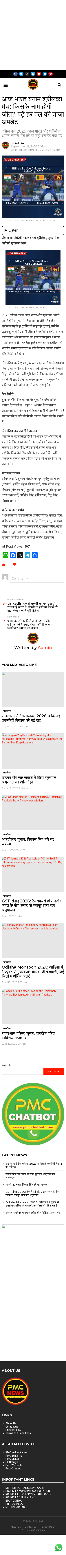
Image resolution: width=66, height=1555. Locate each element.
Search (6, 1065)
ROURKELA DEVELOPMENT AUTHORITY (29, 1494)
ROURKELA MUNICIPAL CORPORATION (28, 1490)
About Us (11, 1423)
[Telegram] (33, 74)
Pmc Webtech (14, 1465)
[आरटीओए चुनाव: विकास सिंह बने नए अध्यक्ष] (33, 812)
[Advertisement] (33, 35)
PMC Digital (12, 1458)
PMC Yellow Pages (16, 1452)
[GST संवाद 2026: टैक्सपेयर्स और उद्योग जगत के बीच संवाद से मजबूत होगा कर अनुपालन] (33, 874)
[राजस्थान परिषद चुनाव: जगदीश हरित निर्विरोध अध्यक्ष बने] (33, 1006)
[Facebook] (15, 74)
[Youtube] (39, 74)
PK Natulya (12, 1462)
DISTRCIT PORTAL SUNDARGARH (25, 1487)
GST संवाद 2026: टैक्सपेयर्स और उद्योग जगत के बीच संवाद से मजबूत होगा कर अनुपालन (32, 906)
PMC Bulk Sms (14, 1455)
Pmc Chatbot (13, 1468)
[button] (5, 85)
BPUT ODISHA (14, 1500)
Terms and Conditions (18, 1433)
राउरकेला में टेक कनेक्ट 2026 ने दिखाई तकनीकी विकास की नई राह (31, 718)
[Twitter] (21, 74)
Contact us (12, 1426)
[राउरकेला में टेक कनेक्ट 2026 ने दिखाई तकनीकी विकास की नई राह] (33, 689)
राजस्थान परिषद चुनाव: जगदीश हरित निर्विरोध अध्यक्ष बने (28, 1035)
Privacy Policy (13, 1429)
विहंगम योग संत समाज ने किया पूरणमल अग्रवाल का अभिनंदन (29, 780)
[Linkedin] (45, 74)
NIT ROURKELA (14, 1503)
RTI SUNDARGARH (16, 1507)
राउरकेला (7, 710)
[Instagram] (27, 74)
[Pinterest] (50, 74)
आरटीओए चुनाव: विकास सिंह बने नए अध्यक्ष (28, 841)
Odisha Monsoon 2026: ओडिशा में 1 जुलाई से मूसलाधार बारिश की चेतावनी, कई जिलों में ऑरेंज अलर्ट (33, 972)
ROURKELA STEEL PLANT (20, 1497)
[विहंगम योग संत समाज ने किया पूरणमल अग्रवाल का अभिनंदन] (33, 750)
